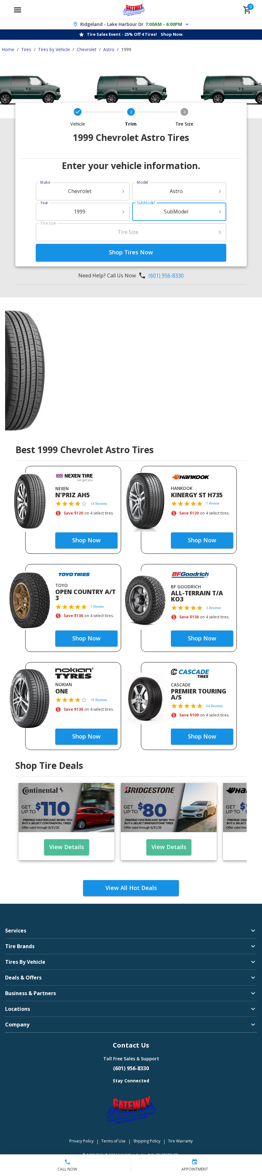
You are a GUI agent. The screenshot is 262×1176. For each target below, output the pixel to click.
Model (142, 182)
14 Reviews (98, 503)
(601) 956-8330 (166, 275)
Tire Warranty (180, 1141)
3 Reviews (213, 608)
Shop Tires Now (131, 252)
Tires (26, 49)
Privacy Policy (81, 1141)
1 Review (213, 503)
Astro (108, 49)
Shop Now (86, 540)
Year (44, 202)
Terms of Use (113, 1141)
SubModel (146, 202)
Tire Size (48, 223)
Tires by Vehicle (54, 49)
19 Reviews (98, 700)
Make (45, 182)
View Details (66, 847)
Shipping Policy (146, 1141)
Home (8, 49)
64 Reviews (214, 706)
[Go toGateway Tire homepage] (134, 10)
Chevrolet (86, 49)
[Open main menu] (17, 10)
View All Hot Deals (131, 888)
